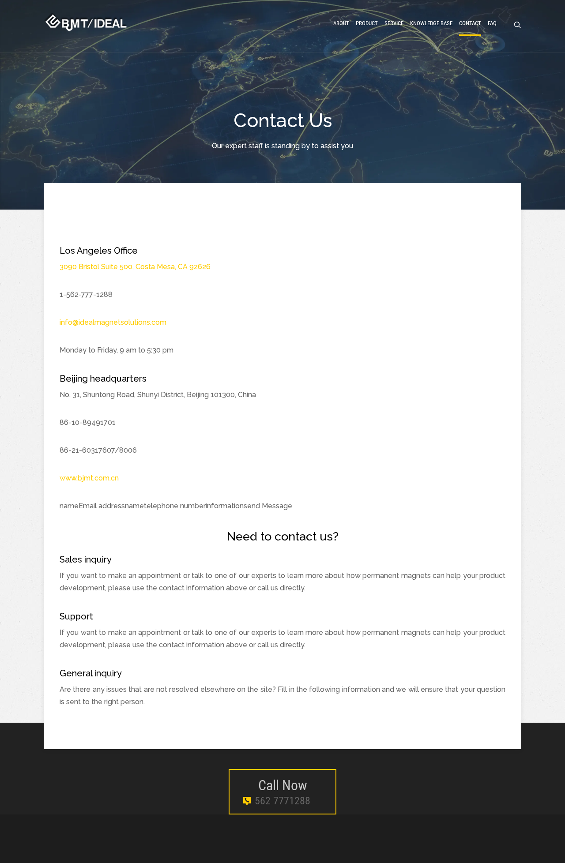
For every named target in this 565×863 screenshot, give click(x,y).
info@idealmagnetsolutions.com (113, 322)
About (341, 23)
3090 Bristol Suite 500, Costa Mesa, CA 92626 (135, 267)
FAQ (492, 23)
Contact (470, 23)
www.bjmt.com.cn (89, 478)
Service (393, 23)
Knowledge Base (431, 23)
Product (367, 23)
